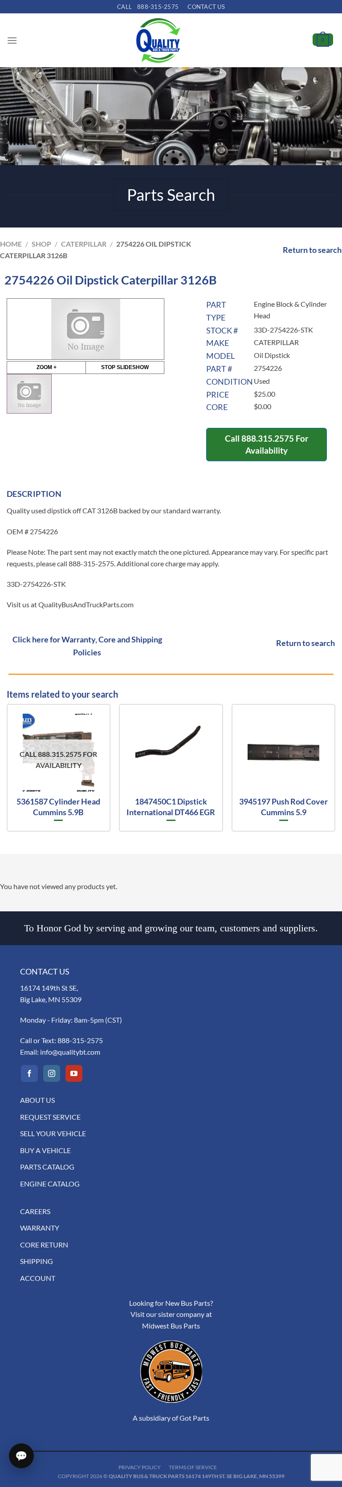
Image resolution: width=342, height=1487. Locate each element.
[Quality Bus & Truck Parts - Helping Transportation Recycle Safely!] (158, 40)
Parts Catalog (47, 1166)
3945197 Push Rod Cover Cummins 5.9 (283, 806)
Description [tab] (34, 494)
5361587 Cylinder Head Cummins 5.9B (58, 806)
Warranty (39, 1227)
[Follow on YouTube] (73, 1073)
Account (37, 1278)
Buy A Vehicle (45, 1150)
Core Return (44, 1244)
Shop (41, 244)
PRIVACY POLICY (139, 1467)
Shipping (36, 1261)
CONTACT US (206, 6)
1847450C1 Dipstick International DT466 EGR (170, 806)
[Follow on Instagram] (51, 1073)
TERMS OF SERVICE (193, 1467)
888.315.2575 (267, 438)
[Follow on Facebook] (29, 1073)
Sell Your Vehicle (53, 1133)
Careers (35, 1211)
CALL (148, 6)
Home (11, 244)
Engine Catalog (50, 1183)
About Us (37, 1100)
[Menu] (12, 40)
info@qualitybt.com (70, 1052)
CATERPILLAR (83, 244)
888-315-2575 (80, 1040)
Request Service (50, 1117)
